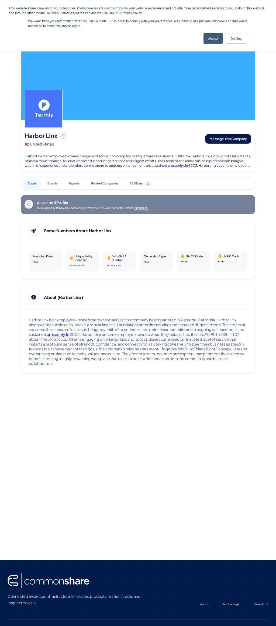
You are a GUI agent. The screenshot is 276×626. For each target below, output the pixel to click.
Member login (231, 604)
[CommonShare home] (48, 580)
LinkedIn (261, 604)
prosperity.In (178, 165)
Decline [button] (236, 38)
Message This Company (228, 139)
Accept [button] (213, 38)
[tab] (32, 183)
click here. (141, 207)
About (204, 604)
